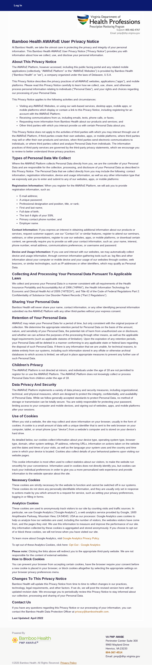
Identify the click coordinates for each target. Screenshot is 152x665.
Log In (18, 5)
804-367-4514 (114, 652)
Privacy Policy (68, 662)
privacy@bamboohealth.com (92, 611)
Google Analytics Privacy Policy (81, 538)
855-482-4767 (132, 30)
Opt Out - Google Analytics (84, 544)
